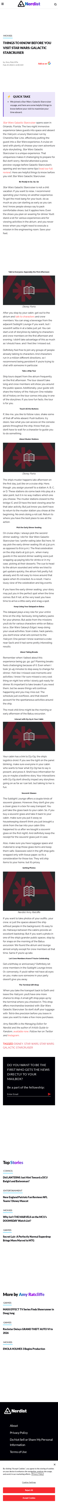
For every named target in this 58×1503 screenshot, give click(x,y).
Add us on (42, 64)
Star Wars (31, 1043)
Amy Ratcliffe (12, 62)
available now (20, 1031)
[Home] (15, 1413)
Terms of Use (18, 1452)
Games (7, 1230)
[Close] (55, 1464)
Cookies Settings (29, 1482)
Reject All (29, 1490)
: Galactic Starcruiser (19, 122)
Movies (7, 35)
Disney (18, 1043)
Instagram (13, 1035)
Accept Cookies (29, 1498)
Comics (8, 1170)
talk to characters (24, 316)
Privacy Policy (19, 1433)
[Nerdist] (29, 4)
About (14, 1425)
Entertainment (12, 1190)
